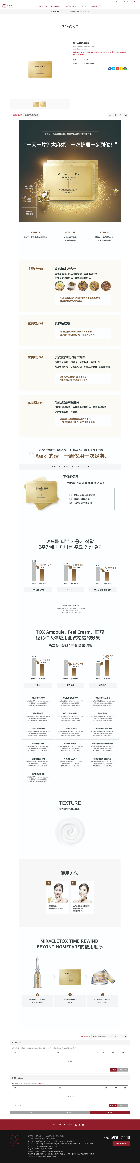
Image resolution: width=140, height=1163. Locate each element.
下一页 (70, 1112)
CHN (133, 2)
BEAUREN (43, 6)
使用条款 (38, 1136)
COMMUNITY (95, 6)
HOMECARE (55, 6)
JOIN (118, 2)
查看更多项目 (123, 1070)
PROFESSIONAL (70, 6)
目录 (110, 1112)
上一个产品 (112, 115)
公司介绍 (30, 1136)
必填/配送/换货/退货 (31, 115)
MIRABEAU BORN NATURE (79, 12)
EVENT (83, 6)
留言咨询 (113, 1105)
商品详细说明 (17, 115)
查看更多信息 (123, 1105)
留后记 (114, 1070)
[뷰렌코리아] (8, 6)
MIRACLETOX (56, 12)
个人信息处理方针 (48, 1136)
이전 (30, 1112)
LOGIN (125, 2)
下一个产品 (123, 115)
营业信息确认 (60, 1136)
